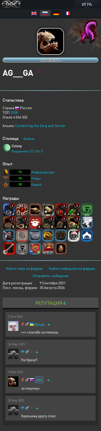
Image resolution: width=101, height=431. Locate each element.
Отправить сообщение (51, 275)
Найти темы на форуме (24, 268)
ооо (39, 379)
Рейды (36, 178)
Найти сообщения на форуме (72, 268)
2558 (14, 112)
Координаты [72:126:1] (27, 151)
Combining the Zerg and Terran (40, 125)
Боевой (36, 185)
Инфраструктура (42, 172)
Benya (39, 324)
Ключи (29, 138)
